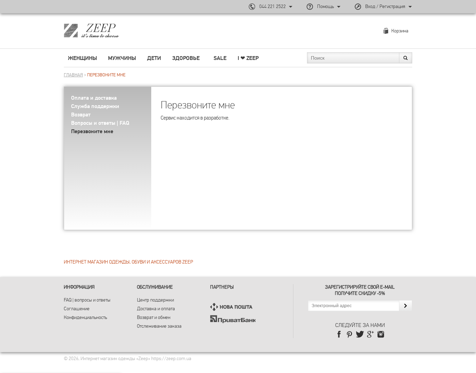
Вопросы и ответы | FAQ (100, 123)
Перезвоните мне (92, 131)
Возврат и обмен (153, 317)
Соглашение (77, 309)
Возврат (81, 114)
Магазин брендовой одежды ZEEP (104, 30)
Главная (73, 75)
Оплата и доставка (94, 97)
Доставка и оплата (156, 309)
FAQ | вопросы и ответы (87, 300)
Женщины (82, 58)
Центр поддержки (155, 300)
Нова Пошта (232, 307)
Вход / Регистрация (385, 6)
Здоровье (186, 58)
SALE (220, 58)
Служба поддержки (95, 106)
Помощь (325, 6)
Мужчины (122, 58)
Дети (154, 58)
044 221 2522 (272, 6)
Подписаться (405, 305)
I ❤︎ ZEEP (248, 58)
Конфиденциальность (85, 317)
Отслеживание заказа (159, 326)
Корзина (399, 31)
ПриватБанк (232, 319)
